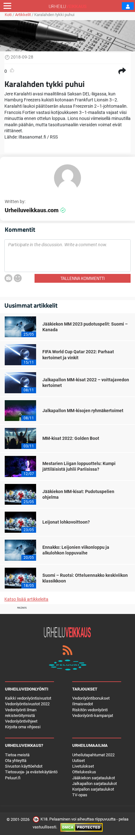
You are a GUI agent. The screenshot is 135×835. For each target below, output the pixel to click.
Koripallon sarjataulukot (93, 789)
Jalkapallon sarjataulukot (94, 783)
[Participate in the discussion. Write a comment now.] (67, 255)
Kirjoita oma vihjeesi (22, 726)
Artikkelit (23, 14)
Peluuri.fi (12, 777)
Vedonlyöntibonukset (91, 698)
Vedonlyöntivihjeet (21, 721)
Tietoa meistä (17, 755)
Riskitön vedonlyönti (90, 709)
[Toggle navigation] (7, 6)
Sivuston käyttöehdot (23, 766)
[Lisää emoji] (18, 278)
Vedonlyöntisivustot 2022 (27, 704)
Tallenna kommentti (83, 278)
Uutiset (78, 760)
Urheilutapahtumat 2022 (93, 755)
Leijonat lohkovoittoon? (66, 522)
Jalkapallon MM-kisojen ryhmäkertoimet (82, 410)
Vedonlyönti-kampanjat (92, 715)
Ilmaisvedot (82, 704)
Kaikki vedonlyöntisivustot (28, 698)
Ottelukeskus (84, 772)
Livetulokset (83, 766)
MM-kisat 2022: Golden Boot (70, 438)
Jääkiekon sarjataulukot (93, 777)
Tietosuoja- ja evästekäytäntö (31, 772)
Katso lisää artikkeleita (26, 599)
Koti (8, 14)
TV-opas (79, 794)
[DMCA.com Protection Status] (81, 827)
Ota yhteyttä (15, 760)
